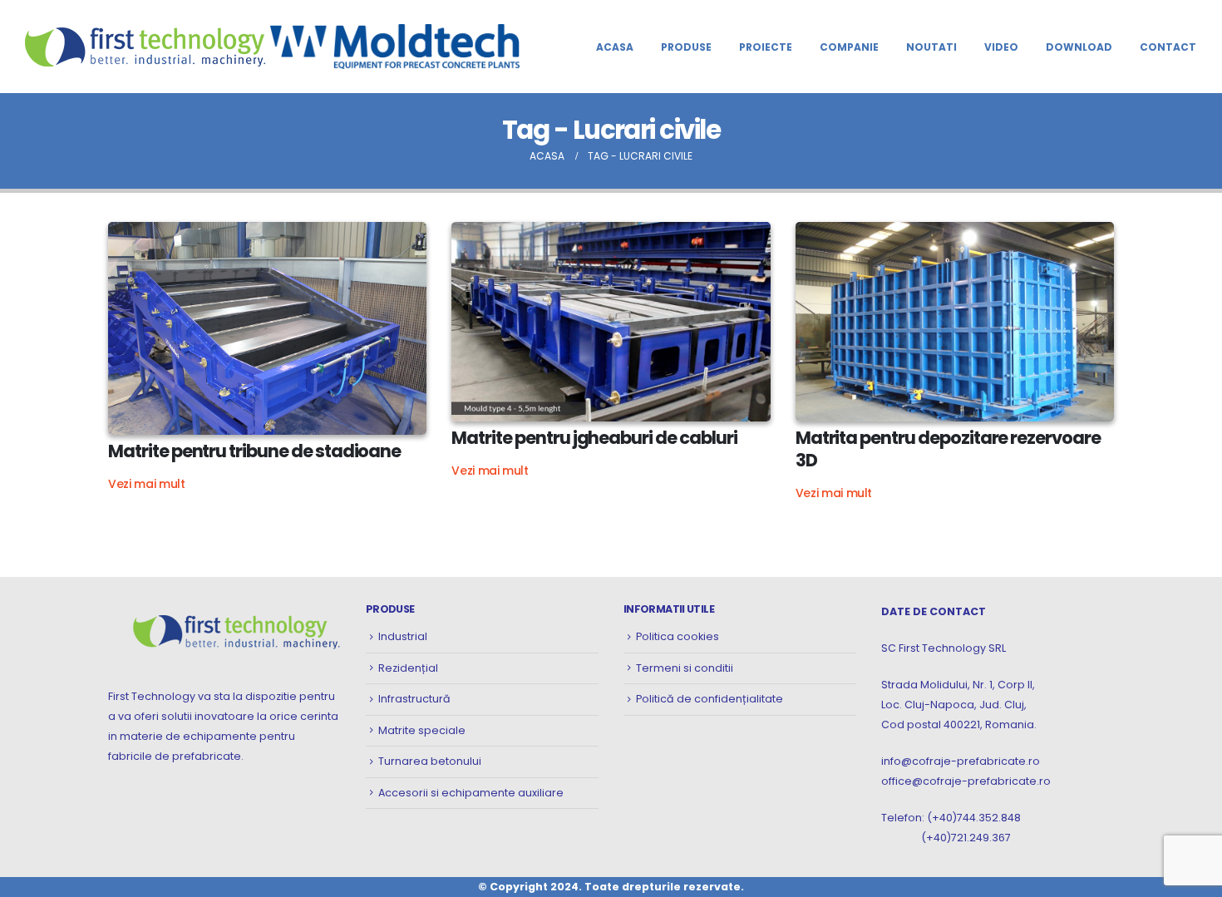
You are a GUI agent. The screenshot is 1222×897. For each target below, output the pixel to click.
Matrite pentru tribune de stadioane (254, 451)
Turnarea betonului (429, 761)
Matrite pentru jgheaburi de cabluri (594, 438)
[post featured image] (267, 328)
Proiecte (765, 47)
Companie (849, 47)
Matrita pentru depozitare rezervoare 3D (948, 449)
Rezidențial (408, 668)
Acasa (614, 47)
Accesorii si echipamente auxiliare (471, 793)
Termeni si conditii (684, 668)
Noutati (931, 47)
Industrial (402, 636)
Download (1079, 47)
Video (1001, 47)
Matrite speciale (422, 730)
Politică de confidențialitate (709, 699)
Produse (686, 47)
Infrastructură (414, 699)
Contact (1168, 47)
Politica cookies (677, 636)
